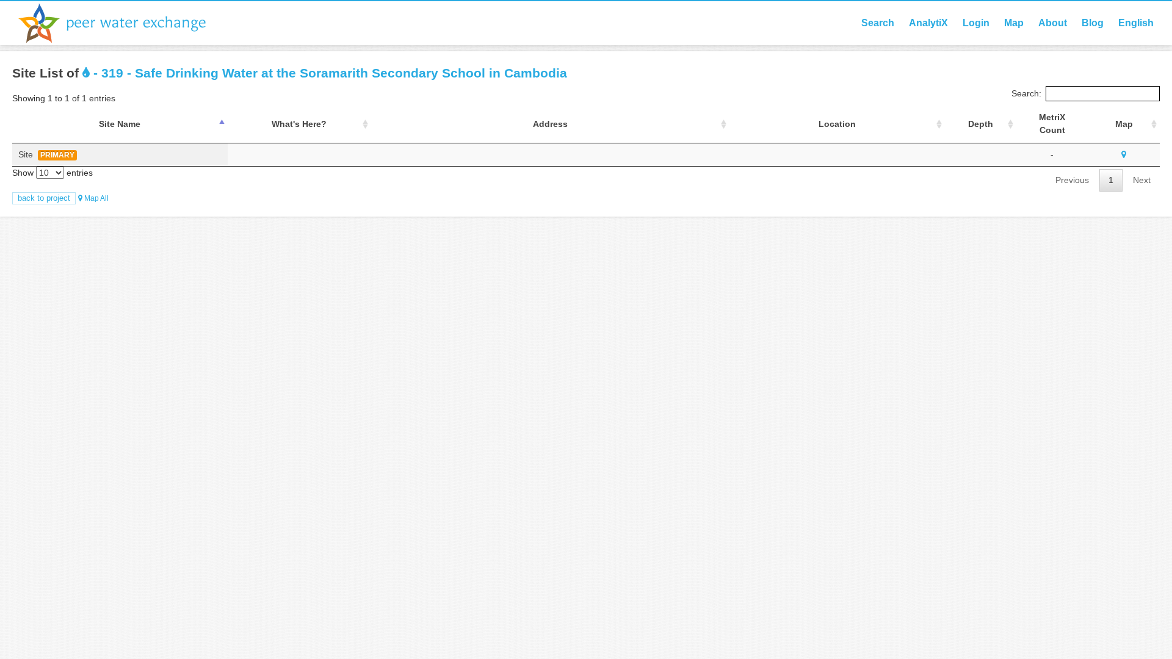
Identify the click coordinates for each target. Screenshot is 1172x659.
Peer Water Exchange (122, 23)
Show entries (52, 173)
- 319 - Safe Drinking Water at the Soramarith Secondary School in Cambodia (328, 73)
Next (1142, 180)
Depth (980, 124)
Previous (1072, 180)
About (1052, 23)
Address (550, 124)
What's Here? (299, 124)
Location (837, 124)
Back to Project (44, 198)
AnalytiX (928, 23)
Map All (95, 198)
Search (877, 23)
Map (1014, 23)
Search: (1026, 93)
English (1136, 23)
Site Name (119, 124)
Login (976, 23)
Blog (1093, 23)
